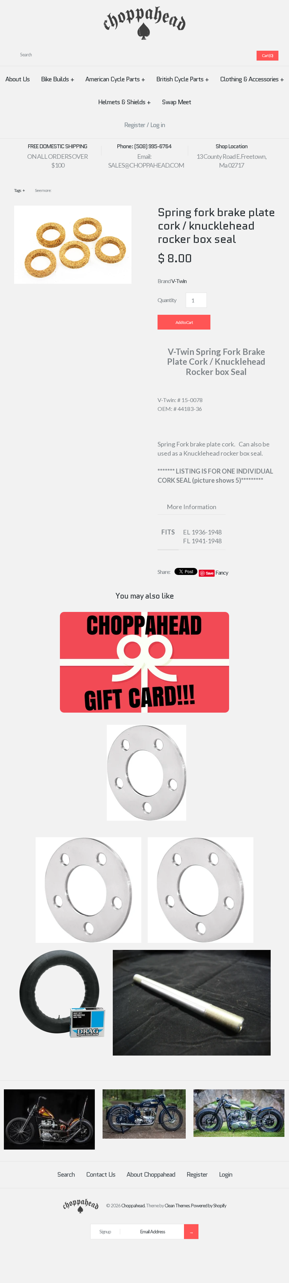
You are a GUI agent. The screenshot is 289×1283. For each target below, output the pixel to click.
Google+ (224, 56)
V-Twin (178, 280)
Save (209, 573)
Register (134, 125)
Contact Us (100, 1174)
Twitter (207, 56)
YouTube (241, 56)
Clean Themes (177, 1205)
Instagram (233, 56)
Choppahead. (133, 1205)
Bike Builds (57, 79)
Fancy (221, 572)
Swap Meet (176, 102)
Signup (105, 1231)
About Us (17, 79)
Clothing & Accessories (252, 79)
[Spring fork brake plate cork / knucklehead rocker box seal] (72, 210)
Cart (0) (267, 55)
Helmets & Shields (124, 102)
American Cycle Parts (115, 79)
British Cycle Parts (182, 79)
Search (66, 1174)
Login (225, 1174)
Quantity (167, 299)
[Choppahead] (144, 10)
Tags (19, 190)
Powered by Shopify (208, 1205)
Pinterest (216, 56)
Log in (157, 125)
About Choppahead (151, 1174)
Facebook (199, 56)
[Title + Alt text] (49, 1148)
